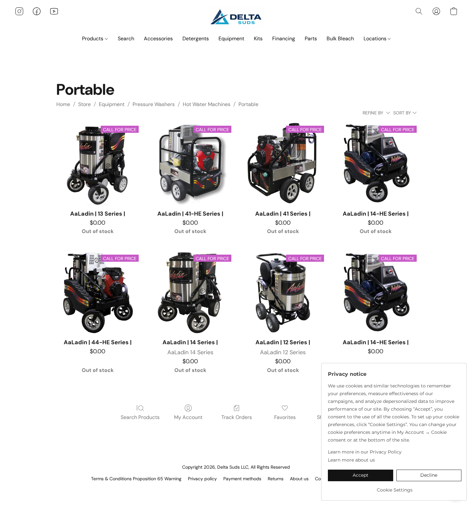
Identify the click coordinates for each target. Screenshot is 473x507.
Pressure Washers (154, 104)
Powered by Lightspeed (236, 489)
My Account (188, 417)
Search (126, 38)
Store (84, 104)
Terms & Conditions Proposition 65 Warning (136, 479)
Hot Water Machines (206, 104)
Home (63, 104)
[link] (394, 487)
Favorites (285, 417)
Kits (258, 38)
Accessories (158, 38)
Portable (248, 104)
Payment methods (242, 479)
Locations (376, 38)
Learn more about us (351, 460)
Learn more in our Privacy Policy (365, 452)
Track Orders (236, 417)
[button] (236, 18)
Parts (311, 38)
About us (299, 479)
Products (93, 38)
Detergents (195, 38)
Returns (275, 479)
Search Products (140, 417)
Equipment (231, 38)
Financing (283, 38)
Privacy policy (202, 479)
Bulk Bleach (340, 38)
